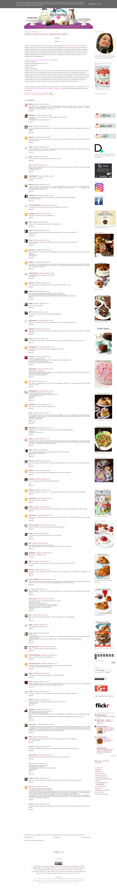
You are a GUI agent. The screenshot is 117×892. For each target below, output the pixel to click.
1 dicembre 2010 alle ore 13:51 (41, 439)
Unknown (31, 137)
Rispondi (31, 110)
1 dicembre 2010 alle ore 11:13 (41, 303)
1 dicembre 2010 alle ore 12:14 (46, 347)
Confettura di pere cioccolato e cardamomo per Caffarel (46, 34)
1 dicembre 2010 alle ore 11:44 (42, 329)
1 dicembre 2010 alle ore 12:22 (43, 356)
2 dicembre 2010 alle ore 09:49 (40, 736)
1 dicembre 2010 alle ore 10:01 (40, 156)
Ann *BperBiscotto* (34, 646)
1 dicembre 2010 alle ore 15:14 (45, 515)
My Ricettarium (33, 320)
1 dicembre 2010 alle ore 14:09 (42, 461)
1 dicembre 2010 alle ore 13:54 (40, 450)
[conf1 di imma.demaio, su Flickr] (57, 38)
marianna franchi (33, 273)
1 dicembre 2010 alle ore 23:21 (41, 673)
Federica (31, 184)
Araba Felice (32, 404)
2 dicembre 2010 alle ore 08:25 (42, 699)
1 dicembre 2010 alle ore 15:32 (41, 533)
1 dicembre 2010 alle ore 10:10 (42, 184)
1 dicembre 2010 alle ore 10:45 (40, 222)
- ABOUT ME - (98, 771)
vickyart (31, 778)
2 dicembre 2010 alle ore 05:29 (41, 691)
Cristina (31, 147)
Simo (30, 615)
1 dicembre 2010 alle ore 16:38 (44, 552)
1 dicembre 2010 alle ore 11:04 (41, 291)
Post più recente (29, 837)
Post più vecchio (86, 837)
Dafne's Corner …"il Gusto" (104, 720)
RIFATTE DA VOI (99, 792)
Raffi (30, 312)
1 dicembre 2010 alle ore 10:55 (46, 273)
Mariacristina (32, 498)
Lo (29, 589)
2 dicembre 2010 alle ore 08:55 (44, 709)
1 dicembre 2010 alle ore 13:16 (41, 413)
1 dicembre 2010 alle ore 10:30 (43, 213)
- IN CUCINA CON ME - (101, 775)
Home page (57, 837)
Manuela (31, 569)
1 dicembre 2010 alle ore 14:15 (42, 479)
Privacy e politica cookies (101, 794)
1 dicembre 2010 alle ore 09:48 (43, 115)
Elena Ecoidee (32, 428)
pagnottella (32, 115)
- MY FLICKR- (98, 788)
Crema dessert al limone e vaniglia (105, 716)
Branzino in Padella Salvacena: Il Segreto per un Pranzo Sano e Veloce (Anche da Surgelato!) (105, 751)
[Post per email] (50, 93)
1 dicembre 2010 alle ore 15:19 (48, 525)
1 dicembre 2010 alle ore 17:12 (42, 561)
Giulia (30, 450)
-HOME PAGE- (98, 769)
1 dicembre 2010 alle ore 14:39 (42, 490)
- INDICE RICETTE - (100, 773)
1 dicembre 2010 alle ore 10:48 (41, 230)
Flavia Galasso (32, 515)
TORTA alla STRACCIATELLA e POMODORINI (108, 740)
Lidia (30, 543)
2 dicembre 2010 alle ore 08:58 (46, 724)
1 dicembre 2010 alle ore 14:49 (41, 506)
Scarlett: (31, 506)
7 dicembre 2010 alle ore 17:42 (39, 763)
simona (30, 413)
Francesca (31, 479)
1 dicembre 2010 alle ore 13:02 (45, 391)
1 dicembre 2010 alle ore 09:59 (41, 147)
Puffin (30, 624)
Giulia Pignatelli (33, 176)
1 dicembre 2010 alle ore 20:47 (40, 615)
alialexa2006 (32, 552)
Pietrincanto (32, 709)
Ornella (31, 691)
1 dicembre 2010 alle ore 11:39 (45, 320)
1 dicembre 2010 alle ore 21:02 (40, 624)
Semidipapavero (33, 347)
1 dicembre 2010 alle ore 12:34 (45, 369)
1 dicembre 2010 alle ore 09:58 (42, 137)
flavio (30, 222)
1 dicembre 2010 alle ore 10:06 (45, 176)
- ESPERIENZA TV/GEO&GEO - (102, 790)
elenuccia (31, 461)
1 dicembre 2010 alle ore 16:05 (40, 543)
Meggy (30, 633)
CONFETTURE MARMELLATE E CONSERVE (42, 94)
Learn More (92, 4)
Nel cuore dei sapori (34, 525)
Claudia (31, 439)
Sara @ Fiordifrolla (34, 579)
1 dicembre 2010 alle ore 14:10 (42, 470)
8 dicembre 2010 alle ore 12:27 (42, 778)
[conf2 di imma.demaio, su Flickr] (57, 41)
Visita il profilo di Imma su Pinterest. (104, 696)
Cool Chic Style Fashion (35, 205)
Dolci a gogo (32, 724)
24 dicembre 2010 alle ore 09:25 (39, 786)
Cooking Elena (32, 195)
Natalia (30, 533)
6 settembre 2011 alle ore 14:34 (42, 804)
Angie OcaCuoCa (33, 598)
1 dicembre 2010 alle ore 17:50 (47, 579)
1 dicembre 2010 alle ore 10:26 (49, 205)
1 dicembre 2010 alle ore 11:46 (40, 338)
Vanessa (31, 673)
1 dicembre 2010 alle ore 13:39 (44, 428)
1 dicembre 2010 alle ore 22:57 (49, 655)
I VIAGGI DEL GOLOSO (35, 655)
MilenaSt (31, 699)
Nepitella (31, 329)
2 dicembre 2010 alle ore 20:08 (42, 746)
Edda (30, 338)
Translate (107, 672)
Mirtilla (31, 303)
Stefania (31, 291)
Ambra (30, 681)
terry (30, 165)
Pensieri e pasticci (101, 715)
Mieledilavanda (33, 391)
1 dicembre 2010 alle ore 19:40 (46, 598)
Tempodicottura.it (101, 748)
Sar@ (30, 156)
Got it (99, 4)
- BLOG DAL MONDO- (100, 786)
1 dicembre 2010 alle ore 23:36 (41, 681)
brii (30, 763)
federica (31, 561)
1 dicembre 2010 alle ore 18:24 (39, 589)
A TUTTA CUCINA (101, 737)
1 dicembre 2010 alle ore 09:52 (41, 126)
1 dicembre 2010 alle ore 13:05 (44, 404)
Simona (31, 230)
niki (30, 786)
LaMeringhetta (32, 369)
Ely (29, 381)
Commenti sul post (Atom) (37, 840)
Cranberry (31, 356)
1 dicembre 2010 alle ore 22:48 (48, 646)
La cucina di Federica (102, 726)
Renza (30, 736)
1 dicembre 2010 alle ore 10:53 (42, 262)
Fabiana (31, 104)
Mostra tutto (113, 755)
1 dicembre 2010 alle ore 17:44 (42, 569)
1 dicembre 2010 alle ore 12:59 (39, 381)
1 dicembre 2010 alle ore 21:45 (41, 633)
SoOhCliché (32, 213)
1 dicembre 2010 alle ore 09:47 (41, 104)
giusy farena (32, 250)
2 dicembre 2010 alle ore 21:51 (46, 755)
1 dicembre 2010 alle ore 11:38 (40, 312)
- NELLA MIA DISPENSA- (101, 777)
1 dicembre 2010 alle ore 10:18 (45, 195)
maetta (30, 126)
